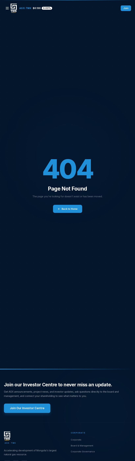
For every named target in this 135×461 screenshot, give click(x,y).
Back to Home (70, 208)
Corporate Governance (83, 451)
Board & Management (82, 445)
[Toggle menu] (7, 8)
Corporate (76, 439)
